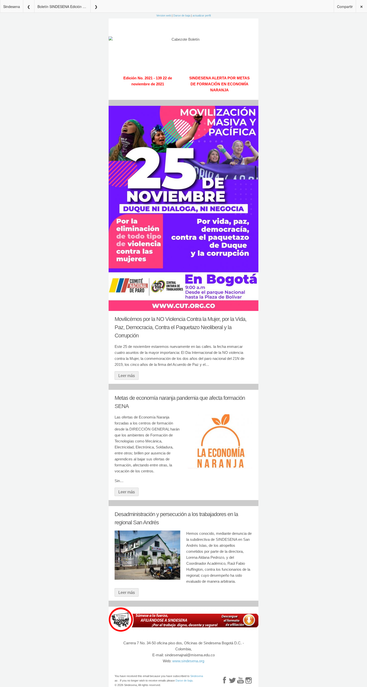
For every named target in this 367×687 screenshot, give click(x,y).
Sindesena (11, 6)
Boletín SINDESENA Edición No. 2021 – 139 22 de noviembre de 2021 (63, 6)
